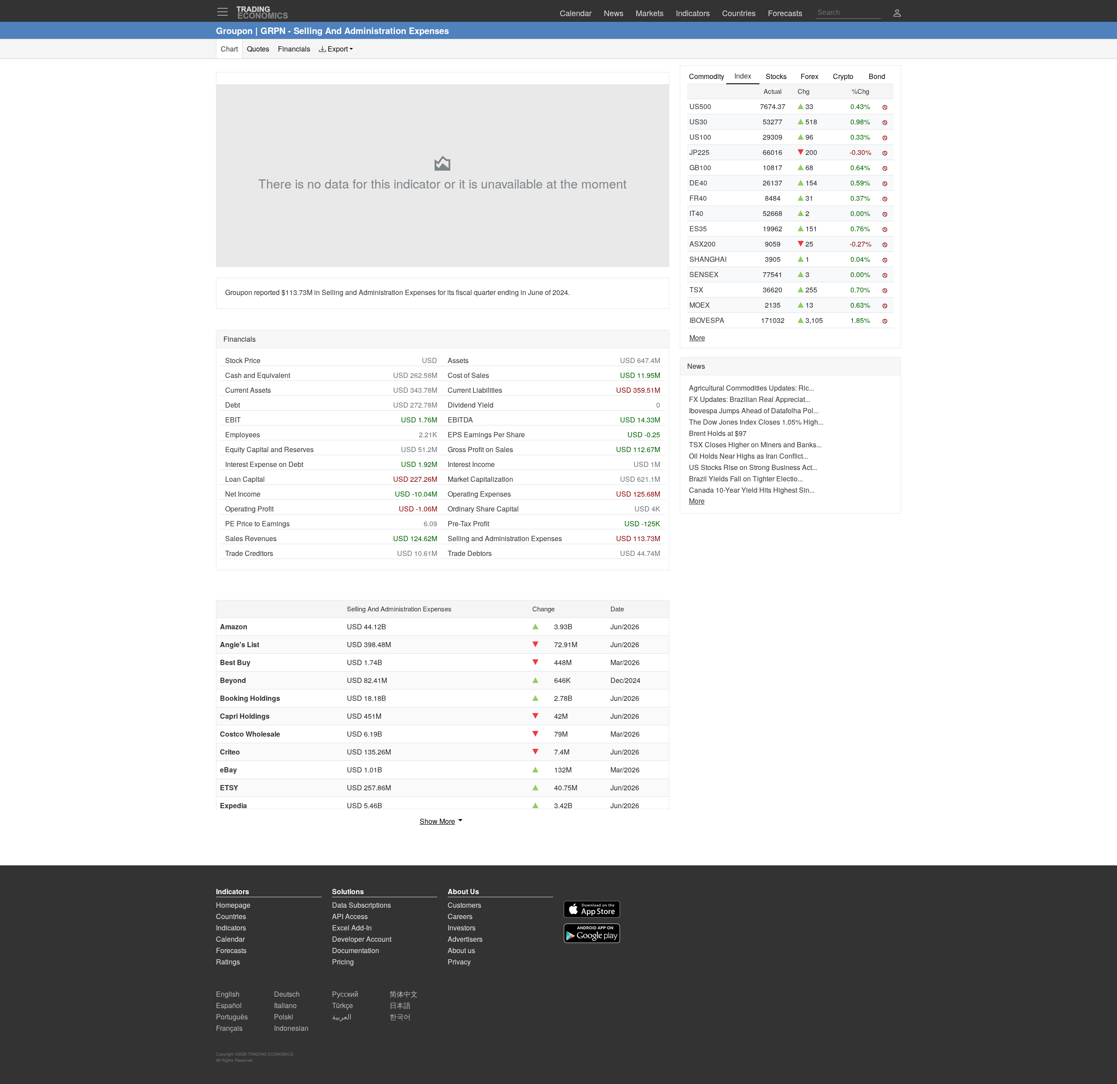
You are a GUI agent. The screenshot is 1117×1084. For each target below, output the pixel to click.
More (697, 338)
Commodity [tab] (706, 76)
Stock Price (242, 360)
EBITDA (460, 420)
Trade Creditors (249, 553)
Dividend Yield (470, 405)
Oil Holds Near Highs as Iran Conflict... (748, 456)
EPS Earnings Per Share (486, 434)
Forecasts (231, 950)
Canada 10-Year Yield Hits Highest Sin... (752, 490)
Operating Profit (249, 509)
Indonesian (291, 1028)
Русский (345, 994)
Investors (462, 928)
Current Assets (248, 390)
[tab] (336, 48)
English (228, 994)
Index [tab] (742, 76)
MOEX (699, 305)
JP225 (699, 152)
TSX (696, 290)
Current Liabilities (475, 390)
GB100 (700, 167)
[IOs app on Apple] (592, 909)
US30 (698, 122)
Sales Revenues (251, 538)
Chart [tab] (229, 49)
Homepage (233, 905)
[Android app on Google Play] (592, 933)
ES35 (698, 228)
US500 (700, 106)
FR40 (698, 198)
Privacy (459, 962)
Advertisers (465, 939)
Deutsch (287, 994)
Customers (464, 905)
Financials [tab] (294, 49)
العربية (341, 1017)
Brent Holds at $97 (718, 433)
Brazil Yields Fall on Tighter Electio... (746, 478)
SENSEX (704, 274)
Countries (231, 916)
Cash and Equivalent (257, 375)
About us (461, 950)
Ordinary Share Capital (483, 509)
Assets (458, 360)
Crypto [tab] (843, 76)
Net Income (242, 494)
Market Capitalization (480, 479)
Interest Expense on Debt (264, 464)
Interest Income (471, 464)
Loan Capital (245, 479)
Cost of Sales (468, 375)
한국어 (400, 1017)
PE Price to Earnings (257, 523)
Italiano (285, 1005)
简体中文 (404, 994)
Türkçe (342, 1005)
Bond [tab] (877, 76)
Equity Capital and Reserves (269, 449)
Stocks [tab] (776, 76)
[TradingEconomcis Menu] (225, 11)
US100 (700, 137)
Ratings (228, 962)
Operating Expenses (479, 494)
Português (232, 1017)
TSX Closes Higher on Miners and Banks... (755, 444)
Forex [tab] (810, 76)
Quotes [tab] (258, 49)
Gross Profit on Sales (480, 449)
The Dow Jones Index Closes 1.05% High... (756, 422)
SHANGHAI (707, 259)
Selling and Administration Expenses (505, 538)
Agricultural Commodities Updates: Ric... (751, 388)
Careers (460, 916)
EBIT (233, 420)
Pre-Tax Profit (468, 523)
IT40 (696, 213)
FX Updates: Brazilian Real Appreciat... (749, 399)
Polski (283, 1017)
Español (229, 1005)
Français (229, 1028)
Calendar (230, 939)
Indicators (231, 928)
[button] (897, 14)
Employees (242, 434)
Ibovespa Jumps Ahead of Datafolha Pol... (754, 410)
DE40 (698, 183)
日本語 (400, 1005)
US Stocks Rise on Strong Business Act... (753, 467)
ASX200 (702, 244)
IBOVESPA (706, 320)
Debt (232, 405)
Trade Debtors (470, 553)
